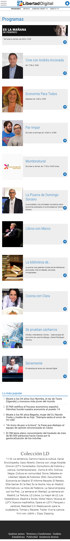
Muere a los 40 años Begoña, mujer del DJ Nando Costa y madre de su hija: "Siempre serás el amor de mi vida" (35, 417)
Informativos (12, 488)
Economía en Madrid (18, 480)
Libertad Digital (35, 3)
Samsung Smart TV (40, 9)
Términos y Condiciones (38, 533)
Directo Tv (54, 9)
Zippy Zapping (45, 513)
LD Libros (34, 495)
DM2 (43, 476)
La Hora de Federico (32, 488)
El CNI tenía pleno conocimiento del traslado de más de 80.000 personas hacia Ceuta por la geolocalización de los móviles (36, 436)
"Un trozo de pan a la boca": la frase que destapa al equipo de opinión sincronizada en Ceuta (35, 426)
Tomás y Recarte (29, 509)
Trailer (43, 509)
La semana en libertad (34, 491)
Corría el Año (45, 469)
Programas (16, 9)
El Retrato (58, 480)
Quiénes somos (16, 533)
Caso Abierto (27, 462)
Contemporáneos (27, 469)
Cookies (57, 533)
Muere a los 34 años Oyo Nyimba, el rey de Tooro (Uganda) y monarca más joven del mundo (34, 400)
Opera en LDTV (43, 502)
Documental (54, 476)
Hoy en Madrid (55, 484)
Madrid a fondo (29, 498)
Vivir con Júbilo (25, 513)
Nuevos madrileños (23, 502)
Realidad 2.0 (28, 506)
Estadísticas (18, 536)
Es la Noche (38, 484)
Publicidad (32, 536)
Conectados (28, 466)
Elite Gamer (12, 484)
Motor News (46, 498)
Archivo (26, 9)
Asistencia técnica (48, 536)
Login (67, 3)
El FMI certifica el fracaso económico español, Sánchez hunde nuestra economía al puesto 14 (33, 408)
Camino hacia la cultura (42, 458)
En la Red (25, 484)
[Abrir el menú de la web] (7, 3)
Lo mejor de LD (49, 495)
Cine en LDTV (13, 466)
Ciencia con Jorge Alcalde (50, 462)
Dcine (45, 473)
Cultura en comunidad (28, 473)
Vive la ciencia (56, 509)
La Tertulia (22, 495)
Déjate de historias (29, 476)
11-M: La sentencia (17, 458)
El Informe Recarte (41, 480)
